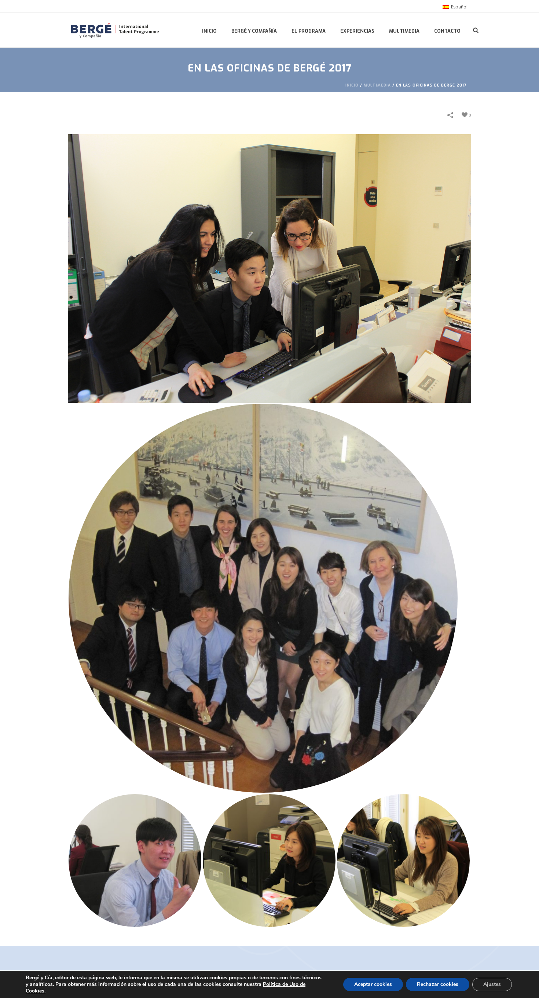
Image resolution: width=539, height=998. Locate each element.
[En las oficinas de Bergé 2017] (269, 268)
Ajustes (492, 984)
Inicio (209, 31)
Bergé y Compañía (254, 31)
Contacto (447, 31)
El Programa (309, 31)
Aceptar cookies (373, 984)
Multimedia (404, 31)
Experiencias (357, 31)
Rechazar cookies (437, 984)
